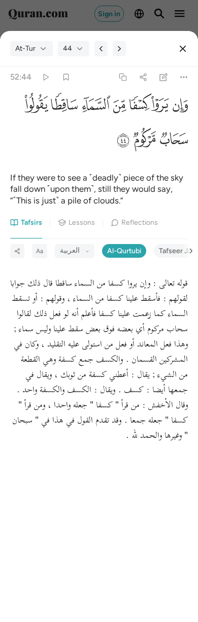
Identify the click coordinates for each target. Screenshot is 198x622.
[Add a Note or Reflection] (164, 77)
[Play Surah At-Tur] (45, 77)
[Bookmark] (66, 77)
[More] (184, 77)
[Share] (143, 77)
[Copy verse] (122, 77)
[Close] (183, 49)
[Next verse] (119, 48)
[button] (178, 107)
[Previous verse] (101, 48)
